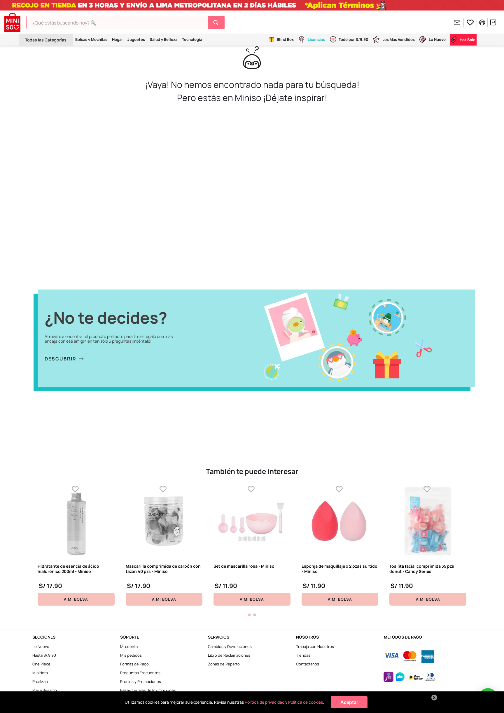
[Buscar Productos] (217, 22)
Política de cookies (305, 702)
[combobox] (125, 22)
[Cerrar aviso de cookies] (434, 697)
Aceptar (349, 702)
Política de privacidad (265, 702)
